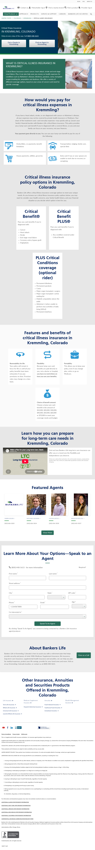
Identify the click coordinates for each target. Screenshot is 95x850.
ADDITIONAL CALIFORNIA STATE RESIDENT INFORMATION (16, 815)
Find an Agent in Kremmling (42, 43)
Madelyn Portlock (77, 518)
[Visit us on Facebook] (8, 729)
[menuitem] (22, 7)
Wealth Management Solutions (72, 702)
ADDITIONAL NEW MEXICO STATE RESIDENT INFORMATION (16, 812)
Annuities (48, 700)
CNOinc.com (24, 734)
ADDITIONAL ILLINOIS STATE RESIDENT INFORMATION (15, 802)
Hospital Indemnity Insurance (32, 707)
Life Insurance (7, 700)
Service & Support (48, 14)
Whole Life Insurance (9, 707)
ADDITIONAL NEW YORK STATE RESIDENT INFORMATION (16, 805)
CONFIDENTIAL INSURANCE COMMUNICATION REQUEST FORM (17, 818)
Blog (78, 1)
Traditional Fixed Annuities (52, 707)
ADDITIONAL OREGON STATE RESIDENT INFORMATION (15, 809)
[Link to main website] (8, 7)
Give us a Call (83, 655)
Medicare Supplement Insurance (31, 702)
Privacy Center (16, 734)
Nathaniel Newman (33, 518)
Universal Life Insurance (10, 711)
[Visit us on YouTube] (3, 729)
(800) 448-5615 (33, 36)
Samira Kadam (9, 518)
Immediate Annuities (51, 711)
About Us (89, 1)
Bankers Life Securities (78, 14)
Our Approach (21, 14)
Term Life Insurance (8, 704)
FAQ (83, 1)
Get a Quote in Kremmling (14, 43)
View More (47, 533)
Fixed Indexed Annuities (52, 704)
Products (34, 14)
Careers (62, 14)
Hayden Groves (54, 518)
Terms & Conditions (6, 734)
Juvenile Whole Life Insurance (11, 714)
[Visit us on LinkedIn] (12, 729)
